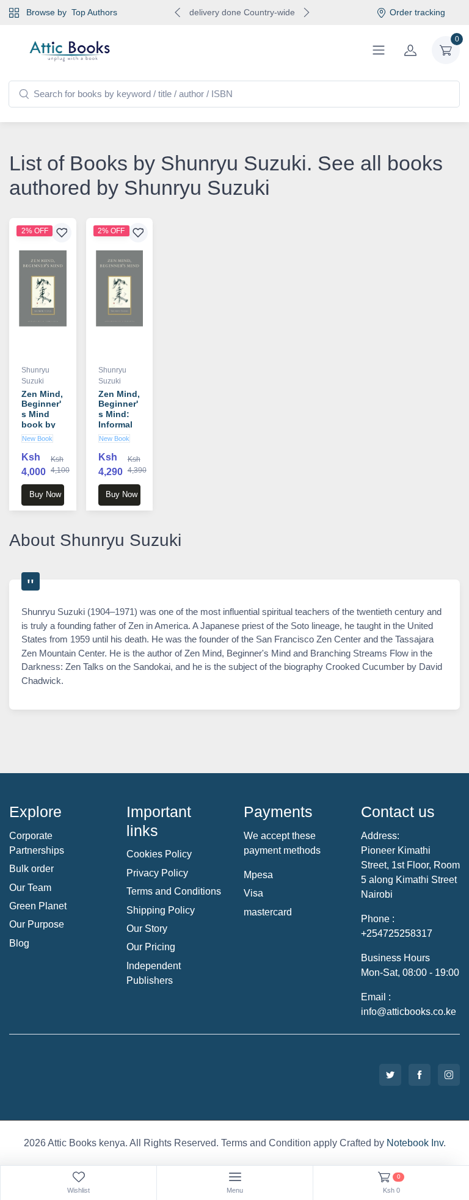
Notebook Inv (415, 1143)
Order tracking (417, 12)
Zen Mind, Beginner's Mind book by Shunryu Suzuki (42, 419)
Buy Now (45, 494)
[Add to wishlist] (61, 232)
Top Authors (94, 12)
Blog (19, 943)
